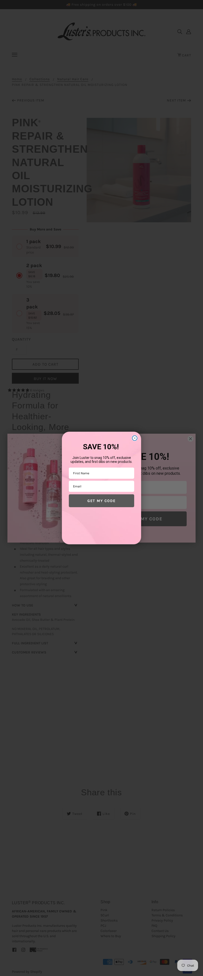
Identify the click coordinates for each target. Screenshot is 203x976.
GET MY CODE (101, 501)
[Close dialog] (134, 438)
